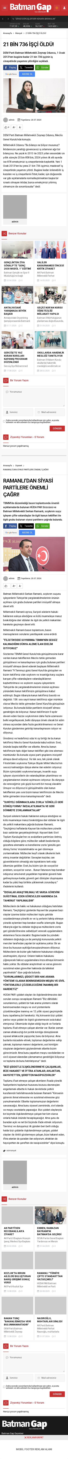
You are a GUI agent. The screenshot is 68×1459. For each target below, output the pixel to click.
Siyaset (18, 465)
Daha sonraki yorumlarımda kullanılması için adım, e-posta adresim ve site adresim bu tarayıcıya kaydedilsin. (32, 421)
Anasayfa (7, 33)
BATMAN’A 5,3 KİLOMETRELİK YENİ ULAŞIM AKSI (37, 19)
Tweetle (29, 67)
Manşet (18, 33)
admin (11, 120)
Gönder (45, 67)
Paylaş (12, 67)
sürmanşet (11, 1150)
